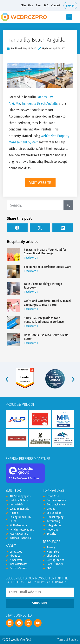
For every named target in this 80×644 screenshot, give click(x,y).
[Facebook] (19, 623)
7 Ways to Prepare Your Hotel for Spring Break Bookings (45, 251)
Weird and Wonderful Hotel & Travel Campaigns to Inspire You (47, 302)
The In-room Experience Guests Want (47, 267)
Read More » (31, 257)
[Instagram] (28, 623)
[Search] (68, 205)
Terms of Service (67, 639)
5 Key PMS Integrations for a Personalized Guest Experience (44, 320)
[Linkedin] (10, 623)
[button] (69, 17)
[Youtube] (38, 623)
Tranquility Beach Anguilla (40, 103)
